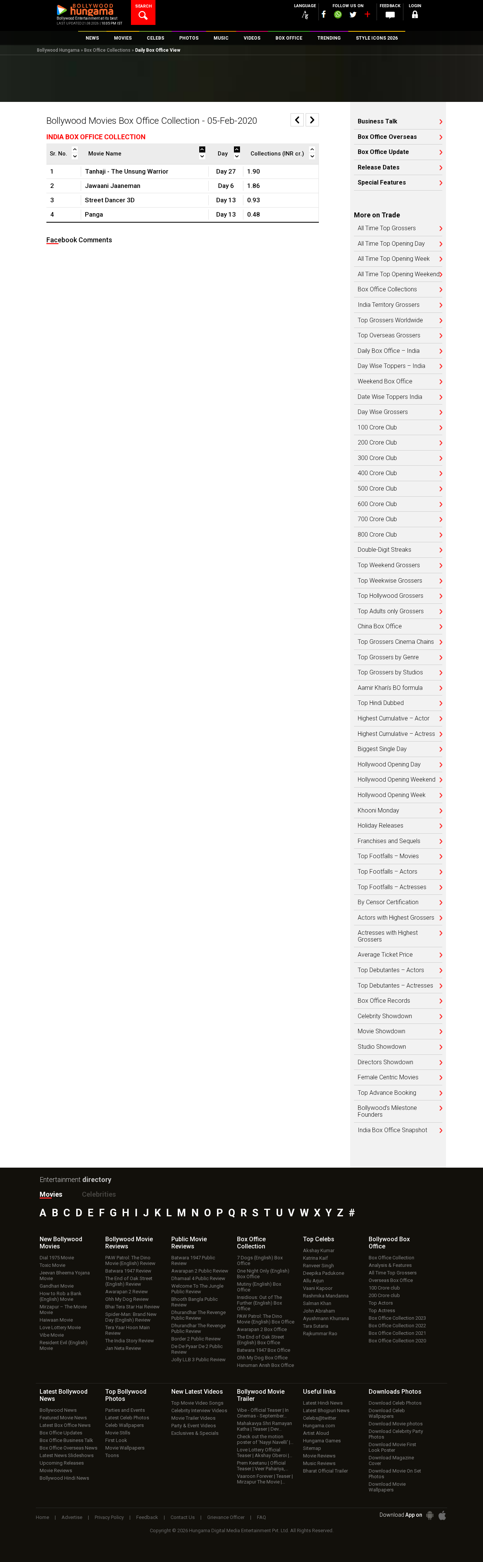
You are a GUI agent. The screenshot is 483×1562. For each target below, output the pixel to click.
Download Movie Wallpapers (387, 1487)
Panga (94, 214)
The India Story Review (129, 1340)
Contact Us (183, 1517)
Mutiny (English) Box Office (259, 1287)
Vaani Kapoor (317, 1288)
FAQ (261, 1517)
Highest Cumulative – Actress (396, 734)
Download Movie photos (396, 1424)
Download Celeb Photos (395, 1403)
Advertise (72, 1517)
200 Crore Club (377, 442)
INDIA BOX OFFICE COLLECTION (96, 137)
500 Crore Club (377, 488)
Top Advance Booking (387, 1093)
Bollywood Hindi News (64, 1478)
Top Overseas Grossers (389, 335)
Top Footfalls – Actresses (392, 887)
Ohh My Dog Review (127, 1299)
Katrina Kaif (315, 1258)
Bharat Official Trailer (325, 1471)
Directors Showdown (385, 1062)
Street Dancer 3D (110, 200)
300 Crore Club (377, 458)
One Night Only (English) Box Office (263, 1273)
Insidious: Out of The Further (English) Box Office (259, 1302)
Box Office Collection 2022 (397, 1325)
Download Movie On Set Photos (395, 1473)
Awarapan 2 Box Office (262, 1329)
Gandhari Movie (57, 1286)
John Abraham (319, 1311)
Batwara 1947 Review (128, 1271)
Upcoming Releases (62, 1463)
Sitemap (312, 1448)
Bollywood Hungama (58, 50)
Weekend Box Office (385, 381)
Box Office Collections (107, 50)
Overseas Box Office (391, 1280)
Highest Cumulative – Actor (393, 718)
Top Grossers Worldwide (390, 320)
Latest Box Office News (65, 1425)
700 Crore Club (377, 519)
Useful (319, 1391)
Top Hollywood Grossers (390, 595)
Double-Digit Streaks (384, 549)
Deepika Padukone (323, 1273)
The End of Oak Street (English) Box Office (260, 1339)
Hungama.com (319, 1425)
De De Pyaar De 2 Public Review (197, 1349)
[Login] (415, 15)
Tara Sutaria (315, 1326)
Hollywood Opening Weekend (396, 779)
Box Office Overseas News (68, 1448)
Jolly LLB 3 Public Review (198, 1359)
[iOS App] (442, 1515)
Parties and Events (125, 1410)
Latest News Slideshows (67, 1455)
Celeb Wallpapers (124, 1425)
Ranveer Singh (318, 1265)
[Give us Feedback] (390, 15)
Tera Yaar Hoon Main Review (127, 1330)
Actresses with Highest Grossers (388, 936)
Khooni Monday (378, 810)
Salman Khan (317, 1303)
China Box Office (380, 626)
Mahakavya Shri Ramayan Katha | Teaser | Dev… (264, 1426)
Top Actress (382, 1310)
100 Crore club (384, 1288)
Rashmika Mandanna (326, 1296)
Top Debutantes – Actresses (395, 985)
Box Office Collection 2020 (397, 1340)
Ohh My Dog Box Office (262, 1357)
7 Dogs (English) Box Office (260, 1260)
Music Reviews (319, 1463)
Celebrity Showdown (385, 1016)
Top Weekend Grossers (389, 565)
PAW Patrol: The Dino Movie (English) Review (130, 1260)
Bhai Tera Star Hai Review (132, 1307)
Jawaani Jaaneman (112, 185)
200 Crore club (384, 1295)
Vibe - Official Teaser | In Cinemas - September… (263, 1413)
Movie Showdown (381, 1031)
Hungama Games (322, 1441)
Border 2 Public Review (196, 1339)
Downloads (395, 1391)
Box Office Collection (391, 1257)
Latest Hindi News (323, 1403)
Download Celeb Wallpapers (387, 1413)
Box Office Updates (61, 1433)
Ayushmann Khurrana (326, 1318)
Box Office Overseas (387, 137)
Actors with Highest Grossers (396, 917)
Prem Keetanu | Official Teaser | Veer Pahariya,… (262, 1465)
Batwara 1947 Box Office (263, 1350)
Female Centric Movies (388, 1077)
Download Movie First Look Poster (392, 1447)
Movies (51, 1194)
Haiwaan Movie (56, 1320)
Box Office (251, 1243)
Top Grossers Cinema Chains (396, 642)
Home (42, 1517)
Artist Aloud (316, 1433)
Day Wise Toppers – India (391, 366)
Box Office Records (384, 1000)
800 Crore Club (377, 534)
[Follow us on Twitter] (353, 14)
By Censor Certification (388, 902)
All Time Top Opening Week (394, 258)
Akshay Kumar (318, 1250)
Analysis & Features (390, 1265)
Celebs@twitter (319, 1418)
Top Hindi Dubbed (381, 703)
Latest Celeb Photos (127, 1417)
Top (318, 1239)
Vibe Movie (52, 1335)
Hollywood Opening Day (389, 764)
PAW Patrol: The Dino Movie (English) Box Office (265, 1319)
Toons (112, 1455)
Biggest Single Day (382, 749)
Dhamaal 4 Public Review (198, 1278)
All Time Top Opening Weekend (399, 274)
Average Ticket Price (385, 954)
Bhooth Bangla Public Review (194, 1302)
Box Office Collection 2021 (397, 1333)
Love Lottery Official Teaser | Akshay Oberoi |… (264, 1452)
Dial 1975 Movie (57, 1257)
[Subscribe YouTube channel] (367, 15)
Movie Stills (117, 1433)
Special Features (382, 182)
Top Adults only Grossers (391, 611)
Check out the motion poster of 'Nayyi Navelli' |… (265, 1439)
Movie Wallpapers (125, 1448)
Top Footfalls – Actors (387, 871)
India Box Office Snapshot (392, 1130)
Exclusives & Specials (194, 1433)
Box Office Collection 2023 (397, 1318)
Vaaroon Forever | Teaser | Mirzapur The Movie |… (265, 1479)
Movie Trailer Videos (193, 1418)
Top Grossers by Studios (390, 672)
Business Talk (377, 121)
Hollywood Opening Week (392, 795)
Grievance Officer (226, 1517)
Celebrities (99, 1194)
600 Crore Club (377, 504)
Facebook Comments (79, 240)
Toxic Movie (52, 1265)
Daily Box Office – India (389, 351)
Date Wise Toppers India (390, 397)
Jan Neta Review (123, 1348)
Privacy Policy (109, 1517)
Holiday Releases (380, 825)
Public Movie (189, 1243)
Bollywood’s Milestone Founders (387, 1111)
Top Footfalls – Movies (388, 856)
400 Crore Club (377, 473)
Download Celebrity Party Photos (396, 1434)
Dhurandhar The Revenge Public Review (198, 1315)
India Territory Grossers (389, 305)
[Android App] (430, 1515)
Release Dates (379, 167)
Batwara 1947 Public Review (193, 1260)
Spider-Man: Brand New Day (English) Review (131, 1317)
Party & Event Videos (193, 1425)
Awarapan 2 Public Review (199, 1271)
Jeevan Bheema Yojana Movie (65, 1275)
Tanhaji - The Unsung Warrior (126, 171)
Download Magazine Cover (391, 1460)
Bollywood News (58, 1410)
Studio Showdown (382, 1046)
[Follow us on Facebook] (323, 14)
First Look (116, 1440)
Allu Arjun (313, 1280)
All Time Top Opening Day (391, 243)
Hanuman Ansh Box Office (265, 1365)
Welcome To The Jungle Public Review (197, 1288)
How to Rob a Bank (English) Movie (61, 1296)
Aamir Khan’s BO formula (390, 688)
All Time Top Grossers (387, 228)
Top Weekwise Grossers (390, 580)
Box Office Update (383, 152)
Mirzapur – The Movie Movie (63, 1309)
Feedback (147, 1517)
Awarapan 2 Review (126, 1291)
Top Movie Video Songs (197, 1403)
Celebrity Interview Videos (199, 1410)
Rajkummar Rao (320, 1333)
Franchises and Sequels (389, 841)
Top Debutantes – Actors (391, 970)
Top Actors (381, 1303)
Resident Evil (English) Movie (64, 1345)
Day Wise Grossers (383, 412)
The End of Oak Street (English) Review (128, 1281)
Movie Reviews (56, 1470)
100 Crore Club (377, 427)
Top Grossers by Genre (388, 657)
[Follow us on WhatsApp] (338, 15)
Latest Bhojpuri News (326, 1410)
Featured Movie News (63, 1417)
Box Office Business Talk (66, 1440)
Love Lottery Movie (60, 1327)
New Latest (197, 1391)
